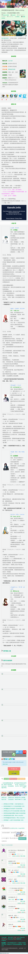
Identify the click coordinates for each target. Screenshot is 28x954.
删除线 (5, 841)
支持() (14, 856)
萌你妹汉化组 (11, 69)
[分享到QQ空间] (4, 759)
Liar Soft (10, 60)
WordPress (4, 939)
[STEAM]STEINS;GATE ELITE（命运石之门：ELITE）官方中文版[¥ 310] (20, 785)
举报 (21, 856)
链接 (12, 838)
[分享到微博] (2, 759)
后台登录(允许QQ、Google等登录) (17, 828)
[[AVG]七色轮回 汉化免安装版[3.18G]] (4, 793)
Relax (14, 939)
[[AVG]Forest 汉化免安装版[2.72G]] (10, 793)
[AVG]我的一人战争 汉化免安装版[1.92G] (13, 820)
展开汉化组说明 (7, 660)
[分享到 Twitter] (12, 759)
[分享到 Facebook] (14, 759)
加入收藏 (14, 773)
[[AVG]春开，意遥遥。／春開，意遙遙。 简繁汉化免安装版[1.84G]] (24, 793)
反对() (18, 856)
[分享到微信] (10, 759)
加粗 (16, 838)
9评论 (18, 16)
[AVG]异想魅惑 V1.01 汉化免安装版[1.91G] (14, 806)
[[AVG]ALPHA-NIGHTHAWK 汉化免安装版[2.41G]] (17, 793)
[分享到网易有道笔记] (8, 759)
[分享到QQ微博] (6, 759)
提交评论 (23, 838)
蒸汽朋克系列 (5, 38)
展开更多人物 (7, 651)
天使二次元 (16, 937)
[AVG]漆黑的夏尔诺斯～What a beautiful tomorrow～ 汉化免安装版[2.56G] (8, 785)
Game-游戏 (6, 15)
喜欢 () (15, 769)
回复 (24, 856)
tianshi (13, 15)
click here (5, 764)
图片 (8, 838)
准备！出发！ (11, 899)
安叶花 (10, 863)
